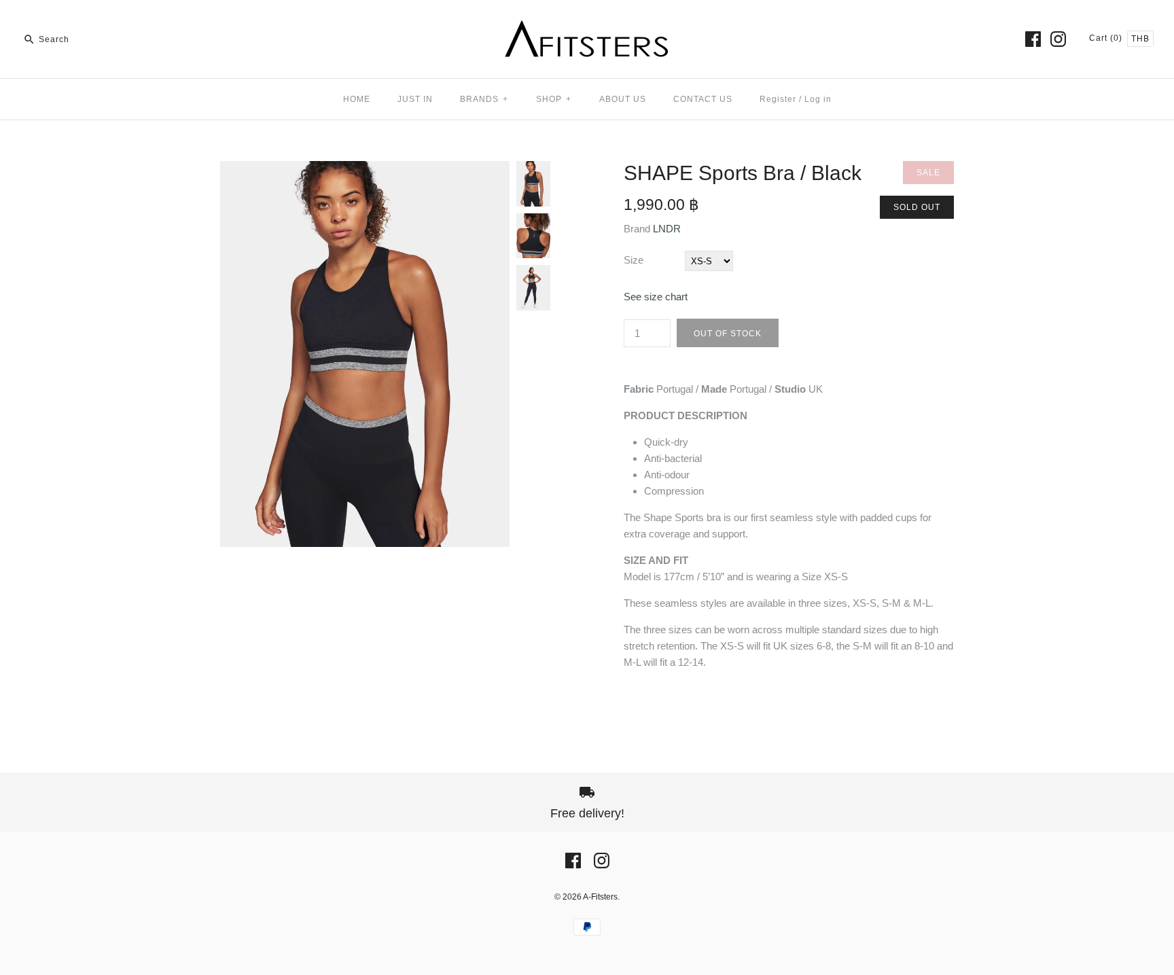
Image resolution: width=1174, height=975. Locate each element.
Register (778, 99)
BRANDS (484, 99)
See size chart (656, 296)
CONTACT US (702, 99)
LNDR (667, 228)
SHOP (553, 99)
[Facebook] (1033, 39)
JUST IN (415, 99)
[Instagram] (1058, 39)
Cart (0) (1107, 38)
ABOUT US (622, 99)
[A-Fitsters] (587, 21)
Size (633, 260)
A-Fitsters (600, 897)
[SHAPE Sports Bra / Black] (365, 169)
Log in (818, 99)
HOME (356, 99)
